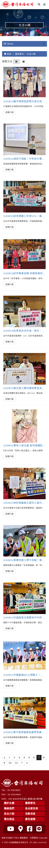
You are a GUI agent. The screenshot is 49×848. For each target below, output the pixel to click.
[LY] (39, 829)
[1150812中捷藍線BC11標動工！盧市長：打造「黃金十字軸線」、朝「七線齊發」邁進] (24, 655)
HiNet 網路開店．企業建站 (26, 838)
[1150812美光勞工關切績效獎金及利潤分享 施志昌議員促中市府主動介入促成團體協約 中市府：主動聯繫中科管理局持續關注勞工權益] (24, 369)
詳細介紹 (9, 112)
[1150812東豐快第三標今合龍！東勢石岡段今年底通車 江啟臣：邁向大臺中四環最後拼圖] (24, 541)
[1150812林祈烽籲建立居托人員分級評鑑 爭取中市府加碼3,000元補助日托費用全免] (24, 483)
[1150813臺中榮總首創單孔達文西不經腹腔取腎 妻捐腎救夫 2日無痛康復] (24, 82)
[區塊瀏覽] (23, 61)
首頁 (8, 54)
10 (10, 762)
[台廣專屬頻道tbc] (11, 829)
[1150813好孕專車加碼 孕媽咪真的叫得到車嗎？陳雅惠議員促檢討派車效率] (24, 254)
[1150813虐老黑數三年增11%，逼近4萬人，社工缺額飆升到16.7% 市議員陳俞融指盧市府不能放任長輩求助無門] (24, 197)
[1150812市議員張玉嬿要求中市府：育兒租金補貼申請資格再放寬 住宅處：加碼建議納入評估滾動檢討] (24, 598)
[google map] (20, 829)
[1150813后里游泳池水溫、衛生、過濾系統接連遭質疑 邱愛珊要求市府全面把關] (24, 311)
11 (16, 762)
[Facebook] (30, 829)
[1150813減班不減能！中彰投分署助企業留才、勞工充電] (24, 139)
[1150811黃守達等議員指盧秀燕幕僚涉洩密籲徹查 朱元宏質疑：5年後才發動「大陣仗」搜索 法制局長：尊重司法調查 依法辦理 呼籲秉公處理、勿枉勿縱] (24, 713)
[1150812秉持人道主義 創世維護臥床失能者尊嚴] (24, 426)
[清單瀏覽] (16, 61)
